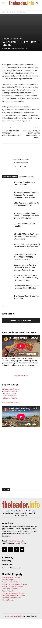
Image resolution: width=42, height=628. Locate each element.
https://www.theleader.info (21, 162)
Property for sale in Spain (11, 582)
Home (3, 12)
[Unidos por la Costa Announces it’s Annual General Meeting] (7, 288)
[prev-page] (3, 306)
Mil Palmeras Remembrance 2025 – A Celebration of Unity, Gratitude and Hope (26, 277)
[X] (16, 55)
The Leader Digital (16, 616)
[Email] (36, 55)
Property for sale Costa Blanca (13, 593)
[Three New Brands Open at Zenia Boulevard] (7, 184)
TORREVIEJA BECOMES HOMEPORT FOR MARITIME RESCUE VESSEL (31, 134)
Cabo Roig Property (10, 391)
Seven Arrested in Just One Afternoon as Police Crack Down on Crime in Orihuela (25, 267)
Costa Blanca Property (10, 589)
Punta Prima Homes (10, 396)
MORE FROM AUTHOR (26, 176)
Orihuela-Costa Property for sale (13, 595)
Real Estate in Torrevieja (10, 403)
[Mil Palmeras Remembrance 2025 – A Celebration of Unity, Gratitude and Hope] (7, 278)
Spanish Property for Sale (11, 577)
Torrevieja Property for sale (11, 598)
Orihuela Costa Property (10, 389)
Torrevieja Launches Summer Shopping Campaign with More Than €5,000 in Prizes (26, 215)
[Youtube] (25, 166)
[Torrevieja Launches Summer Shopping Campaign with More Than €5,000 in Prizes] (7, 215)
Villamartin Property (10, 398)
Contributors (11, 12)
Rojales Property (8, 591)
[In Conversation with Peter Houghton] (7, 226)
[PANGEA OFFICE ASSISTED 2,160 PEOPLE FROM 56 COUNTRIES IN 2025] (7, 257)
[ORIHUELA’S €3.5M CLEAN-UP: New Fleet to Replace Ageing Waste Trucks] (7, 236)
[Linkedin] (26, 55)
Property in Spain (8, 579)
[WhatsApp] (21, 55)
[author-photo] (21, 156)
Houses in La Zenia (9, 393)
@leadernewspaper (9, 48)
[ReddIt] (31, 55)
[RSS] (10, 549)
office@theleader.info (16, 541)
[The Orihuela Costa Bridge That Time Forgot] (7, 298)
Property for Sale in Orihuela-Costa (14, 584)
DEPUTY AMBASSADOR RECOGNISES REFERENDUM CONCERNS (11, 133)
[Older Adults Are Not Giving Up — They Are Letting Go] (7, 205)
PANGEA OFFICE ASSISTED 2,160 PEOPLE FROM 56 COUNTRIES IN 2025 (25, 257)
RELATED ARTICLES (10, 176)
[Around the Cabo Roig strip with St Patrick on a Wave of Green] (7, 246)
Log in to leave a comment (21, 320)
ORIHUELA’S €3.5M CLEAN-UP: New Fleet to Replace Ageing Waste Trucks (26, 236)
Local (21, 38)
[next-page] (7, 306)
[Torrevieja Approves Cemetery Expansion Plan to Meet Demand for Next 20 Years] (7, 195)
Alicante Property (8, 600)
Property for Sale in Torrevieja (12, 586)
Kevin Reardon (21, 12)
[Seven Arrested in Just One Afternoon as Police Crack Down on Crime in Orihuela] (7, 267)
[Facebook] (11, 55)
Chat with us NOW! (21, 375)
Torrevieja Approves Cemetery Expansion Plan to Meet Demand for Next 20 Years (26, 195)
